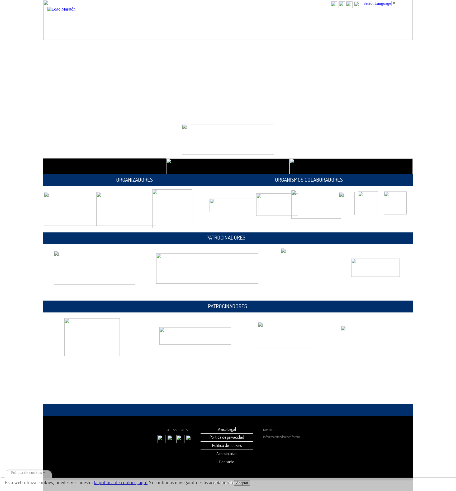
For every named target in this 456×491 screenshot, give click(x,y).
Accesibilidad (227, 453)
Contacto (226, 461)
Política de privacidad (227, 437)
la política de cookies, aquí (121, 482)
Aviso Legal (227, 429)
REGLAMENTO (235, 23)
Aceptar (242, 483)
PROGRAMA (190, 23)
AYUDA (319, 23)
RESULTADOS (266, 23)
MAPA (211, 23)
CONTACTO (341, 23)
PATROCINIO (368, 23)
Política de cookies (227, 445)
